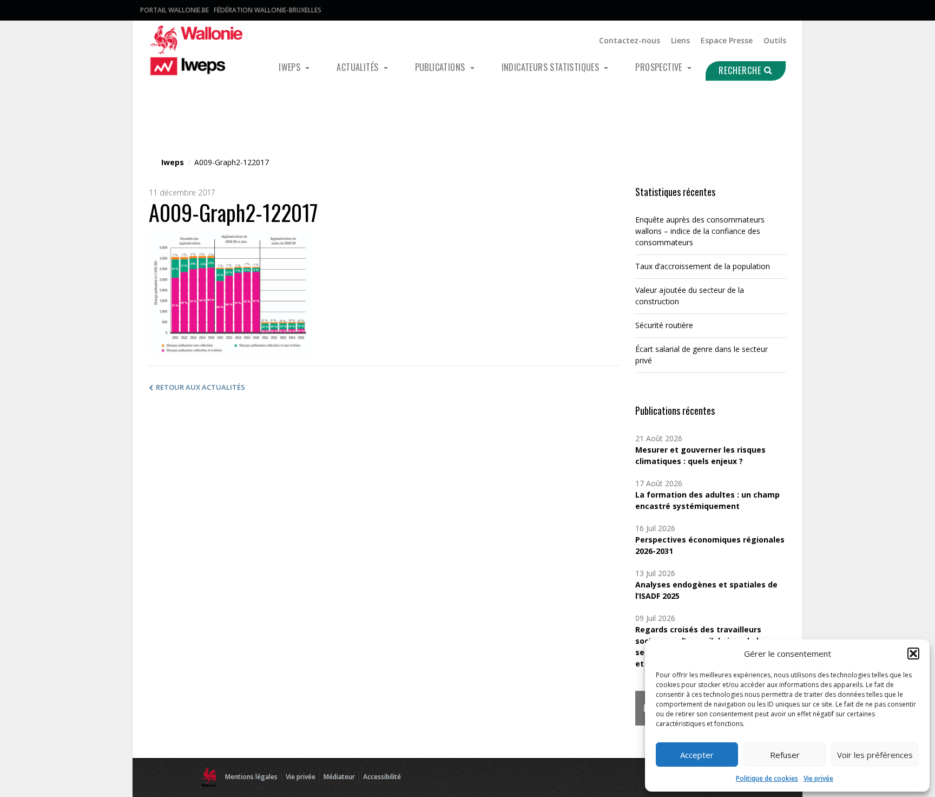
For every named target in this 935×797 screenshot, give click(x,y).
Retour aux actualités (200, 387)
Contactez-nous (629, 40)
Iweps (290, 67)
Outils (774, 40)
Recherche (741, 70)
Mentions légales (251, 776)
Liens (680, 40)
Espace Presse (727, 40)
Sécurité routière (664, 325)
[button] (913, 653)
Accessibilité (382, 776)
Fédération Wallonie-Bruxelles (267, 10)
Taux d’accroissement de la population (702, 266)
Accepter (697, 754)
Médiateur (339, 776)
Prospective (659, 67)
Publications (441, 67)
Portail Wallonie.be (174, 10)
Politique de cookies (767, 778)
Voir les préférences (875, 754)
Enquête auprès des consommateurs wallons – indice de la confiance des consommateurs (700, 230)
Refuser (785, 754)
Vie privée (818, 778)
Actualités (358, 67)
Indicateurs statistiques (552, 67)
